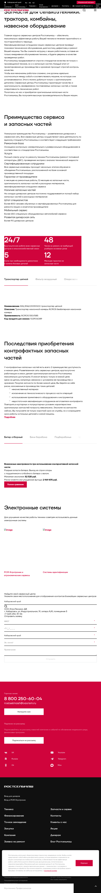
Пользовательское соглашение (15, 880)
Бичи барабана (38, 437)
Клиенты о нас (58, 822)
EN (30, 3)
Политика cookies (10, 883)
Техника (8, 809)
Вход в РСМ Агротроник (15, 800)
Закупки (9, 828)
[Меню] (95, 10)
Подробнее (9, 417)
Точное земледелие (15, 822)
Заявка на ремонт (14, 841)
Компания (10, 835)
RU (26, 3)
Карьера (32, 6)
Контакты (65, 6)
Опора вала (71, 279)
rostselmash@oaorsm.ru (20, 703)
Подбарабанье (63, 437)
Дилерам (55, 6)
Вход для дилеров (12, 796)
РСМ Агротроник (43, 6)
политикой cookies (50, 871)
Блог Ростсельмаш (20, 6)
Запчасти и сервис (61, 809)
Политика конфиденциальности (16, 877)
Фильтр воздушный (46, 279)
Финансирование (14, 815)
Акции (53, 828)
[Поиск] (84, 10)
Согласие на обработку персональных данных (21, 887)
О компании (8, 6)
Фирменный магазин (86, 2)
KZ (33, 3)
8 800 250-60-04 (23, 698)
